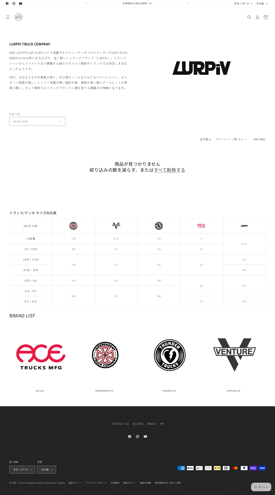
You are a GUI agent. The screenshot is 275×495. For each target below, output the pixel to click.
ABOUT (152, 424)
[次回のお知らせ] (189, 3)
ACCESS (138, 424)
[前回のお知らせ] (86, 3)
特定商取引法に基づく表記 (168, 482)
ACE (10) (40, 390)
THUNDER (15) (169, 390)
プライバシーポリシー (96, 482)
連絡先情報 (145, 482)
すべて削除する (169, 170)
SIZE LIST (15, 114)
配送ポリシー (130, 482)
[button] (8, 17)
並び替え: (206, 139)
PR (162, 424)
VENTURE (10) (233, 390)
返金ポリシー (75, 482)
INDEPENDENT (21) (104, 390)
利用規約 (115, 482)
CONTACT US (120, 424)
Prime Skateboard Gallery (31, 482)
